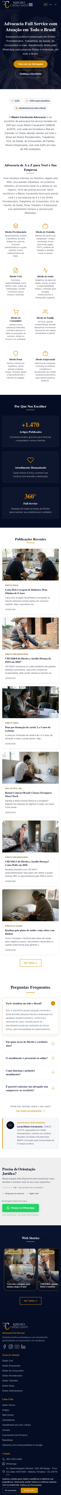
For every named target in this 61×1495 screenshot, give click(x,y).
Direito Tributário (10, 1380)
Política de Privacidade (30, 1485)
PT (46, 5)
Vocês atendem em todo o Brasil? (24, 1003)
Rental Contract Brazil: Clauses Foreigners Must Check (28, 794)
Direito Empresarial (11, 1365)
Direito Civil (7, 1360)
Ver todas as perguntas (29, 1110)
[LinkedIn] (23, 1346)
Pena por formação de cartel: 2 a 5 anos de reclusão (28, 729)
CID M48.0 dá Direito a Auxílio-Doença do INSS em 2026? (28, 660)
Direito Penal (8, 1386)
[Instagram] (11, 1346)
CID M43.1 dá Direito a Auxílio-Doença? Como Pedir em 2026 (27, 863)
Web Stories (8, 1415)
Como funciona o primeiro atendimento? (20, 1072)
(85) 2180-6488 (14, 1459)
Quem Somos (8, 1405)
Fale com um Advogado (30, 64)
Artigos (5, 1410)
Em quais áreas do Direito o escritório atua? (27, 1043)
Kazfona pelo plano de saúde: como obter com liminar (30, 932)
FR (55, 5)
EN (50, 5)
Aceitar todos (29, 1490)
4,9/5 (15, 101)
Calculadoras (8, 1420)
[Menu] (30, 4)
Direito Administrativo (12, 1390)
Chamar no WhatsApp (22, 1208)
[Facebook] (4, 1346)
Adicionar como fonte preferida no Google (22, 1445)
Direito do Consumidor (13, 1370)
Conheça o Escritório (30, 73)
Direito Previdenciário (12, 1375)
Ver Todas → (30, 962)
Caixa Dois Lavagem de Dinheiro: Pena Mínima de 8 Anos (26, 591)
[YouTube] (17, 1346)
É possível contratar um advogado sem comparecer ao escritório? (27, 1088)
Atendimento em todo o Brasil (16, 1425)
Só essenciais (11, 1490)
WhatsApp (11, 1464)
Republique (7, 1440)
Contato (6, 1430)
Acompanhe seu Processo (15, 1435)
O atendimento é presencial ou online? (27, 1058)
